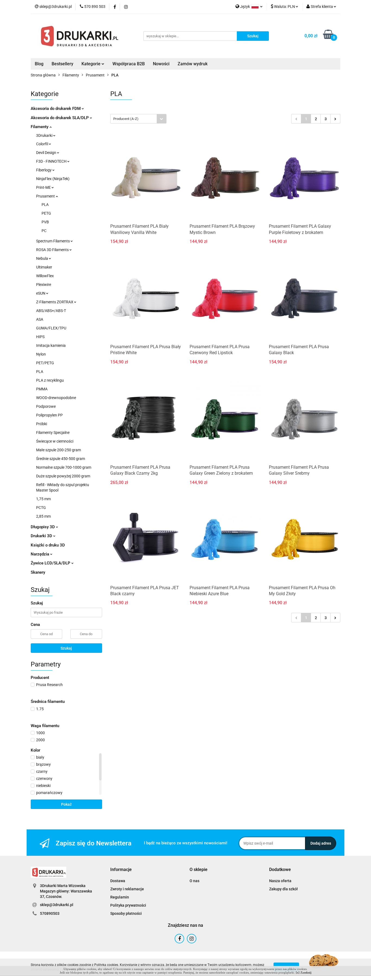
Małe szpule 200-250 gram (58, 450)
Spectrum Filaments (53, 241)
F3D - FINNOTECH (51, 161)
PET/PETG (45, 363)
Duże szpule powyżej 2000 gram (63, 476)
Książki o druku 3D (48, 545)
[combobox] (138, 118)
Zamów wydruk (192, 63)
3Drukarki (44, 135)
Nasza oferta (280, 881)
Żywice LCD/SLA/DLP (51, 563)
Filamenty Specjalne (53, 432)
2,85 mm (43, 516)
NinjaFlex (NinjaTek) (53, 179)
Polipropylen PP (49, 415)
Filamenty (40, 126)
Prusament (46, 196)
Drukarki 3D (42, 535)
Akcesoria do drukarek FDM (56, 108)
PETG (46, 213)
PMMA (42, 389)
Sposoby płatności (126, 913)
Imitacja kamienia (51, 345)
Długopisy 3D (43, 526)
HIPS (40, 337)
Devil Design (46, 152)
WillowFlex (45, 276)
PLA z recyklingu (50, 380)
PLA (45, 204)
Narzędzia (40, 554)
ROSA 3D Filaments (53, 250)
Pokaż (66, 804)
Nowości (161, 63)
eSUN (41, 293)
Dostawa (117, 881)
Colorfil (42, 144)
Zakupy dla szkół (283, 889)
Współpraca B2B (128, 63)
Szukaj (66, 648)
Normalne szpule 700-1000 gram (63, 467)
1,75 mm (43, 499)
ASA (39, 319)
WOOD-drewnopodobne (56, 398)
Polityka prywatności (128, 905)
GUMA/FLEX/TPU (51, 328)
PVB (45, 222)
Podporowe (46, 406)
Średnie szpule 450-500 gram (60, 458)
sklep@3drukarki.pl (56, 905)
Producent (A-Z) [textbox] (126, 119)
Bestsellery (62, 63)
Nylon (41, 354)
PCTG (41, 507)
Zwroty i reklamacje (127, 889)
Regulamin (119, 897)
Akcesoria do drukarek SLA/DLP (60, 117)
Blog (39, 63)
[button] (121, 870)
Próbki (41, 424)
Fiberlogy (44, 170)
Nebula (42, 258)
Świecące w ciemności (54, 441)
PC (44, 230)
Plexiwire (43, 284)
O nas (194, 881)
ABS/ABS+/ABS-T (51, 310)
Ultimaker (44, 267)
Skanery (38, 572)
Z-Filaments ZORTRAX (55, 302)
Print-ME (44, 187)
